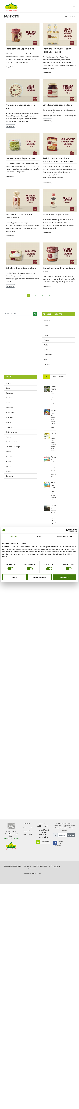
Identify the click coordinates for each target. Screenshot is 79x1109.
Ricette (30, 831)
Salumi (46, 325)
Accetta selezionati (39, 577)
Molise (8, 466)
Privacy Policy (55, 866)
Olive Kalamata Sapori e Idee (57, 105)
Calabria (9, 398)
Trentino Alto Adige (13, 447)
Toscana (9, 427)
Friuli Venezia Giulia (13, 442)
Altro (45, 359)
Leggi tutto (10, 67)
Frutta (46, 335)
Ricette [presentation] (61, 376)
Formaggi (47, 320)
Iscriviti (71, 835)
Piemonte (9, 407)
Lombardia (9, 417)
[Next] (53, 295)
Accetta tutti (64, 577)
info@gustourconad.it (11, 838)
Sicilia (8, 403)
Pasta (46, 345)
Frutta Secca (48, 355)
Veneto (8, 437)
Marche (8, 451)
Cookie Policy (32, 869)
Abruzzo (9, 456)
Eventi (30, 834)
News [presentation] (47, 376)
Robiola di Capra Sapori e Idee (21, 268)
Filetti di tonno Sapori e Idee (20, 49)
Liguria (8, 422)
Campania (9, 393)
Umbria (8, 383)
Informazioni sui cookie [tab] (65, 536)
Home (25, 828)
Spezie (46, 350)
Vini (45, 330)
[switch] (30, 568)
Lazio (8, 388)
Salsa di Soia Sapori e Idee (56, 214)
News (25, 834)
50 (50, 295)
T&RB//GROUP (36, 873)
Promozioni (26, 831)
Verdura (46, 340)
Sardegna (9, 476)
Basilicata (9, 471)
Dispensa (47, 364)
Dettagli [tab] (39, 536)
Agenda (30, 828)
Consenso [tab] (13, 536)
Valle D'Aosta (10, 412)
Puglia (8, 461)
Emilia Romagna (11, 432)
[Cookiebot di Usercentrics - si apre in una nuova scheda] (68, 530)
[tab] (46, 376)
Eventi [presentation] (54, 376)
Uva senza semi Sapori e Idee (20, 158)
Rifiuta (14, 577)
